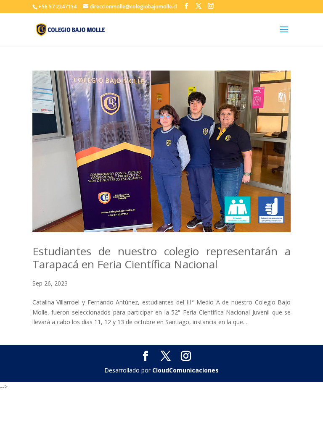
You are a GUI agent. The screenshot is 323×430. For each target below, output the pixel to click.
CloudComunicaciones (185, 370)
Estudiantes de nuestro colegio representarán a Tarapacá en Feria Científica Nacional (161, 258)
